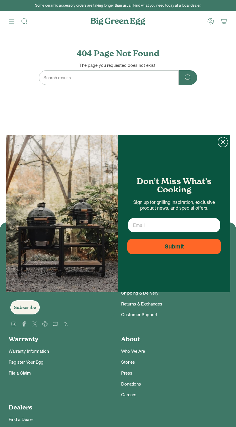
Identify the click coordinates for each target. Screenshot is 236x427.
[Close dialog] (223, 142)
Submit (174, 246)
